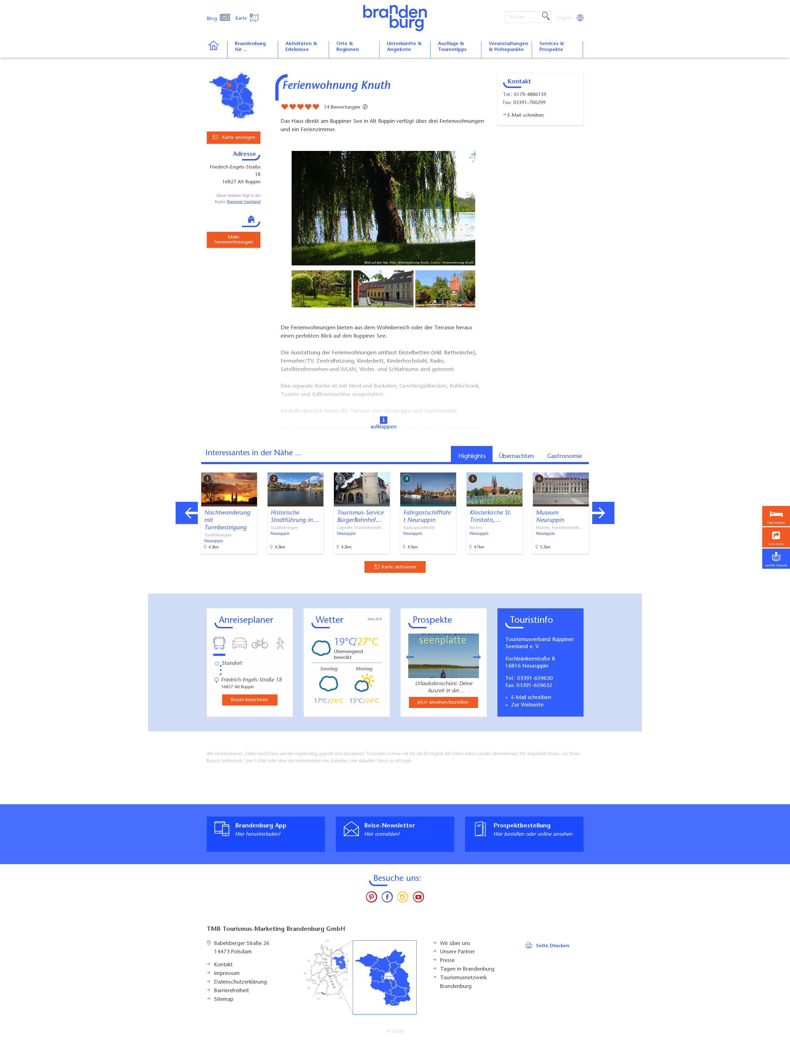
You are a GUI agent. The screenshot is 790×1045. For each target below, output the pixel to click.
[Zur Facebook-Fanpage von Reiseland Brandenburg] (387, 898)
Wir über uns (455, 944)
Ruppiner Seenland (243, 202)
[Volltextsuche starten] (545, 16)
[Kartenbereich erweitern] (636, 468)
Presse (447, 961)
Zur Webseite (526, 705)
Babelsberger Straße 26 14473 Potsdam (241, 948)
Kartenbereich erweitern (605, 467)
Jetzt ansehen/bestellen (443, 702)
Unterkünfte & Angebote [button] (404, 46)
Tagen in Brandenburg (467, 969)
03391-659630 (535, 678)
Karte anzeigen (238, 137)
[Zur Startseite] (216, 49)
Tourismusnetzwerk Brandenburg (463, 982)
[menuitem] (565, 18)
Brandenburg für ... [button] (250, 46)
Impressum (227, 973)
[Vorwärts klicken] (480, 657)
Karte (241, 18)
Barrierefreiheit (231, 991)
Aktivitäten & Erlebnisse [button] (301, 46)
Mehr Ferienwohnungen (233, 240)
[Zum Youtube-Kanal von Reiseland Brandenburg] (418, 898)
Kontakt (223, 965)
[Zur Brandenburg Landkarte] (360, 977)
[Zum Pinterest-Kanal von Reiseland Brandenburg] (371, 898)
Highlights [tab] (472, 456)
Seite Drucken (552, 945)
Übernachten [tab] (516, 456)
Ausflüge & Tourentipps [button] (452, 46)
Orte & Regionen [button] (347, 46)
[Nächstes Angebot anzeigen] (603, 513)
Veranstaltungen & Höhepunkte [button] (508, 46)
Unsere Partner (457, 952)
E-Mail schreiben (530, 698)
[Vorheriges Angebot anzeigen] (187, 513)
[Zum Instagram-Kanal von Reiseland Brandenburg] (402, 898)
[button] (776, 537)
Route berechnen (249, 699)
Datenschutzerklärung (240, 982)
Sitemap (223, 999)
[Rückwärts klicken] (407, 657)
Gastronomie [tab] (564, 456)
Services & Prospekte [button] (551, 46)
